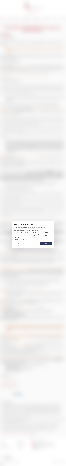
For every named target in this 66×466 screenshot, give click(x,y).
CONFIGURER (20, 243)
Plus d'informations (19, 239)
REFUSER (33, 243)
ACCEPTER (45, 243)
